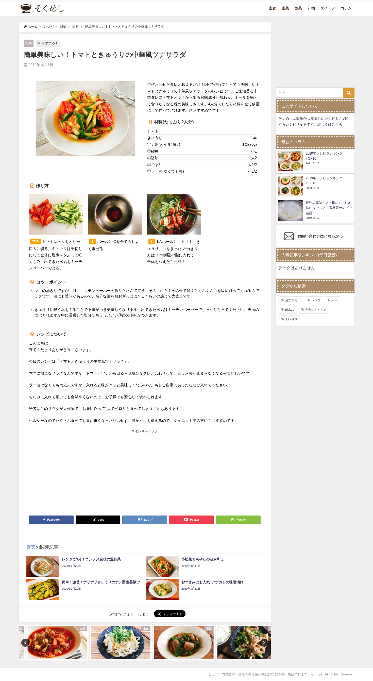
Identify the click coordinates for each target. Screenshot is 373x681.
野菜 (28, 43)
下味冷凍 (291, 319)
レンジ (315, 300)
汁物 (311, 8)
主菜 (285, 8)
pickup (289, 309)
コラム (346, 8)
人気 (334, 300)
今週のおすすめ (316, 309)
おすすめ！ (50, 43)
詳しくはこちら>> (331, 124)
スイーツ (328, 8)
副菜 (298, 8)
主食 (272, 8)
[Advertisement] (86, 472)
